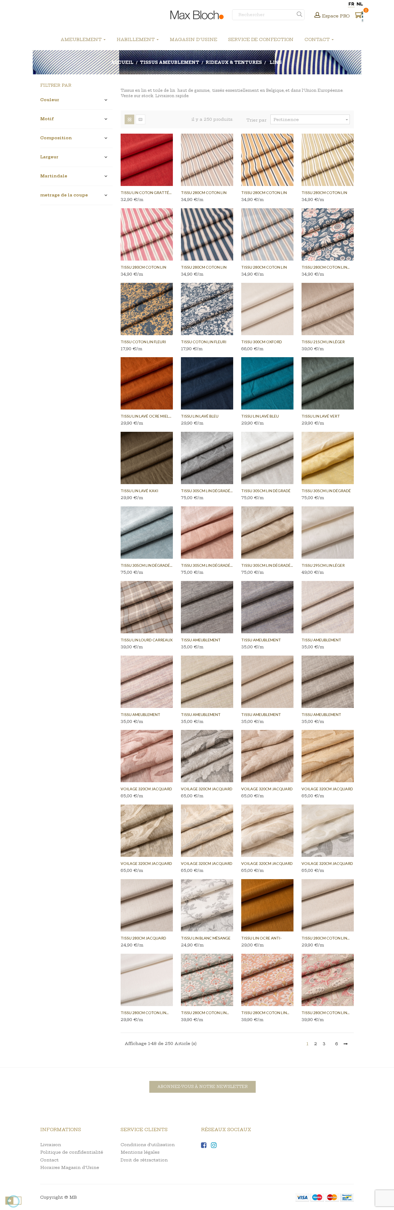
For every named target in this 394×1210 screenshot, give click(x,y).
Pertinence (311, 119)
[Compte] (317, 15)
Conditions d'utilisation (148, 1144)
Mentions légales (140, 1152)
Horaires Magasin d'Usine (69, 1167)
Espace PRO (336, 16)
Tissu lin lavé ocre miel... (146, 416)
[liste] (140, 119)
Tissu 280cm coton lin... (326, 267)
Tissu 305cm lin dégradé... (207, 490)
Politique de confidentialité (71, 1152)
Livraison (50, 1144)
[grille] (129, 119)
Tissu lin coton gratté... (146, 192)
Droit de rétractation (144, 1160)
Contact (49, 1160)
